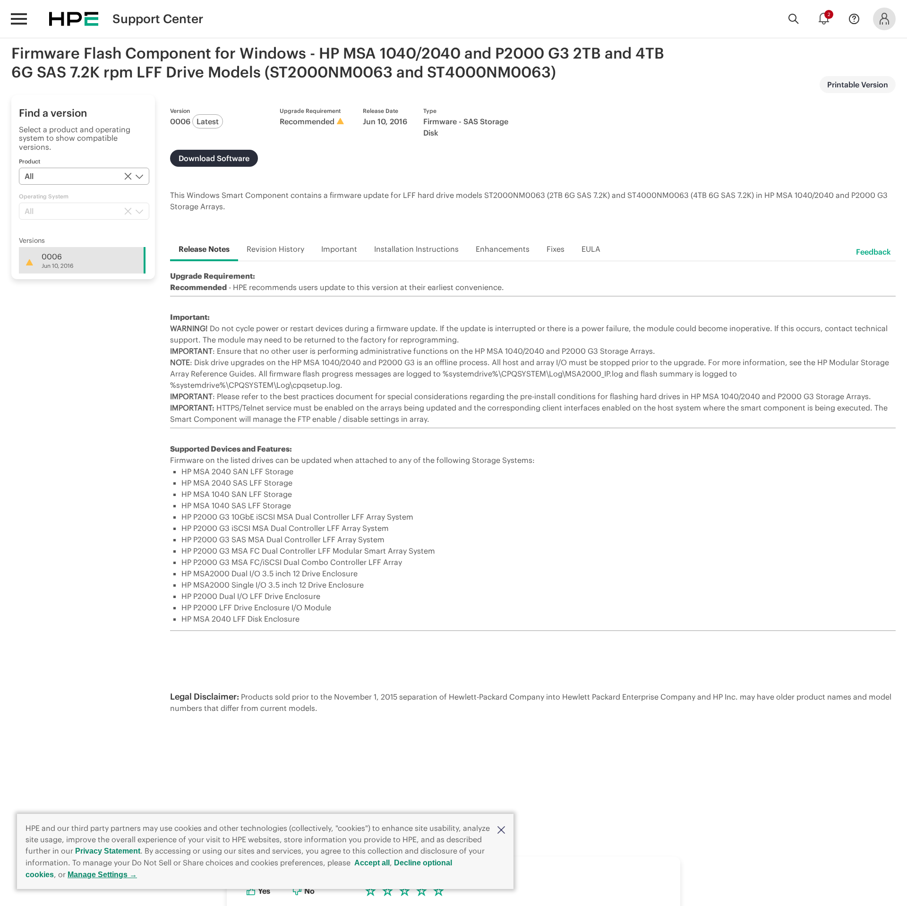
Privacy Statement (107, 851)
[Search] (793, 19)
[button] (501, 829)
